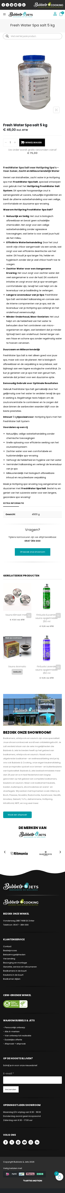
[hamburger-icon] (4, 14)
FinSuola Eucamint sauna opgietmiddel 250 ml (46, 618)
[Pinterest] (11, 5)
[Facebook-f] (3, 5)
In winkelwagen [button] (28, 615)
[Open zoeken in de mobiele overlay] (32, 36)
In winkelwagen (32, 142)
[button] (4, 852)
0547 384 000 (32, 540)
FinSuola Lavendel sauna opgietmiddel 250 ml (46, 670)
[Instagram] (19, 5)
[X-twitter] (7, 5)
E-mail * (8, 1073)
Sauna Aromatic (17, 666)
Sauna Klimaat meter (17, 614)
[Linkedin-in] (24, 5)
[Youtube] (15, 5)
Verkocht (17, 672)
